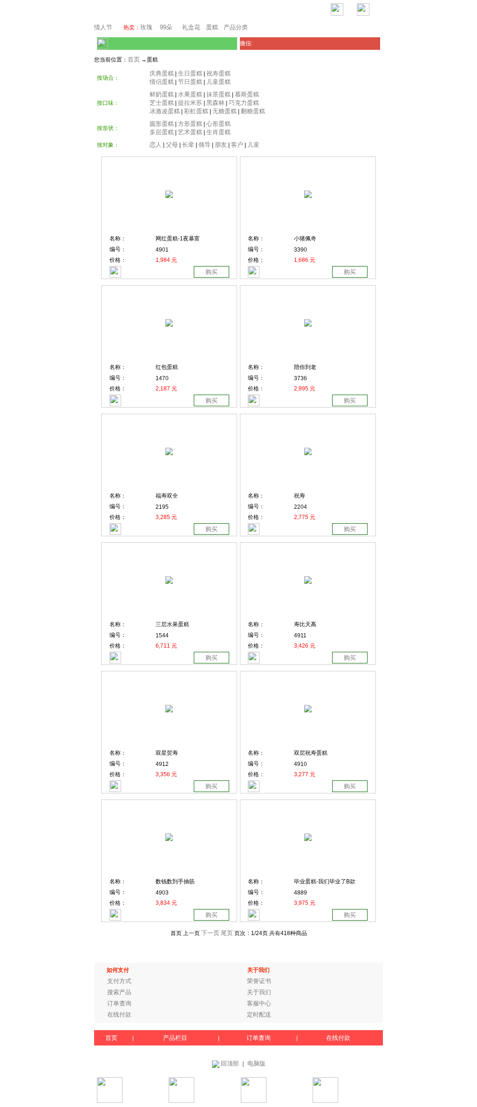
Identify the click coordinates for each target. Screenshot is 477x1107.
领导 (204, 144)
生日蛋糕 (190, 73)
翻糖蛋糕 (253, 111)
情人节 (103, 27)
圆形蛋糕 (162, 123)
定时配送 (259, 1014)
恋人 (156, 144)
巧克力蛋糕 (244, 102)
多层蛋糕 (162, 132)
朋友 (221, 144)
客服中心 (259, 1003)
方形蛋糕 (190, 123)
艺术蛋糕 (190, 132)
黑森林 (215, 102)
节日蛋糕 (190, 81)
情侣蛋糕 (162, 81)
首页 (134, 59)
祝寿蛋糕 (218, 73)
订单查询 (119, 1003)
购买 (211, 271)
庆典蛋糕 (162, 73)
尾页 (227, 932)
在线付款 (119, 1014)
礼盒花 (191, 27)
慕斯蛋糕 (247, 94)
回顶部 (230, 1063)
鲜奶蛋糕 (162, 94)
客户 (237, 144)
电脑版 (256, 1063)
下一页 (210, 932)
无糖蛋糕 (224, 111)
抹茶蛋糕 (218, 94)
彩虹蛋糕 (196, 111)
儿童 (253, 144)
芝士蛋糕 (162, 102)
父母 (172, 144)
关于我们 (259, 992)
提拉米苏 (190, 102)
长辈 (188, 144)
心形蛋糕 (218, 123)
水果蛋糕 (190, 94)
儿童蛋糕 (218, 81)
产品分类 (236, 27)
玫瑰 (146, 27)
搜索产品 (119, 992)
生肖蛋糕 (218, 132)
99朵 (165, 27)
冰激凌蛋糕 (165, 111)
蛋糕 (212, 27)
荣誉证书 (259, 980)
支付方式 (119, 980)
